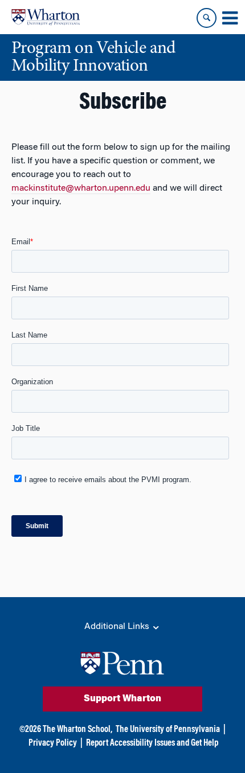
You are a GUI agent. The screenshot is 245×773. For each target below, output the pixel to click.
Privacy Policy (52, 743)
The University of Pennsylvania (168, 729)
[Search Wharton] (207, 18)
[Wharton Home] (45, 17)
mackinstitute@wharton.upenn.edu (80, 188)
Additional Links (118, 626)
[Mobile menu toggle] (229, 18)
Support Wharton (122, 699)
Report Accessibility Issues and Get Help (152, 743)
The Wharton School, (77, 729)
